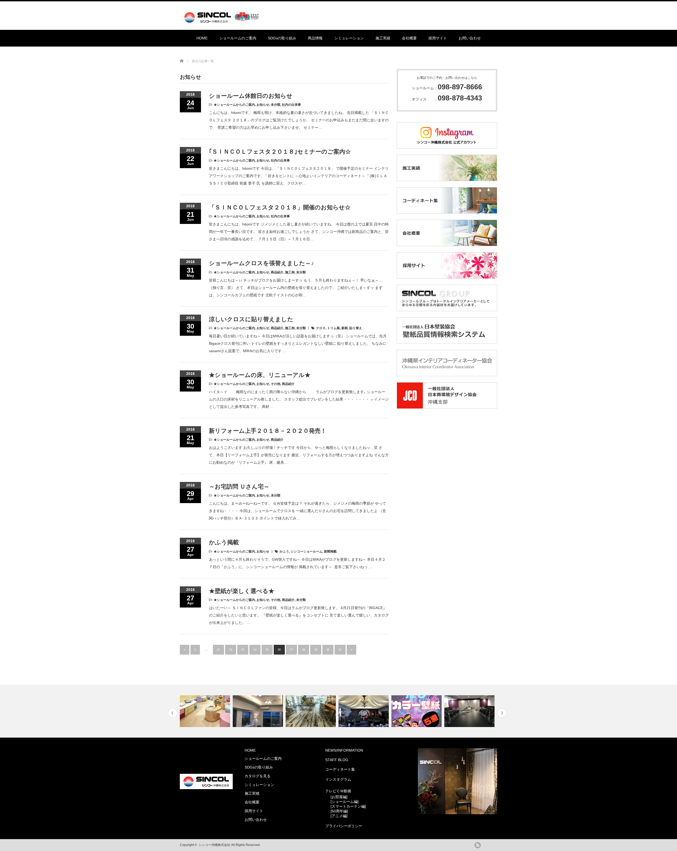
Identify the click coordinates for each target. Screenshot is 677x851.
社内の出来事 (291, 105)
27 (291, 649)
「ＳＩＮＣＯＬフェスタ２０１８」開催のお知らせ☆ (280, 207)
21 (218, 649)
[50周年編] (339, 811)
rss (477, 845)
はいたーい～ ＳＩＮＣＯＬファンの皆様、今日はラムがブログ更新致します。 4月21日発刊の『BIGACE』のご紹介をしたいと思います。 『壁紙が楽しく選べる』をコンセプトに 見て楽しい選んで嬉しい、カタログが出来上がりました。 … (299, 615)
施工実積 (252, 793)
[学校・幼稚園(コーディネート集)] (205, 711)
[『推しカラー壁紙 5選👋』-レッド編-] (417, 711)
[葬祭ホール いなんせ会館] (470, 711)
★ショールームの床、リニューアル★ (259, 375)
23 (242, 649)
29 (315, 649)
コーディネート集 (340, 769)
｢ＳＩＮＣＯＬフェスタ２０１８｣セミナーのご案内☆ (280, 151)
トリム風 (333, 328)
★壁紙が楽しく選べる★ (241, 591)
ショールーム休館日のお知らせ (250, 96)
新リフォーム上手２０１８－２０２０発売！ (267, 430)
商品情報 (315, 38)
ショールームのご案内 (237, 38)
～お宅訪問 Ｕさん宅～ (239, 486)
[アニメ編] (339, 816)
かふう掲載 (224, 542)
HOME (202, 38)
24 (255, 649)
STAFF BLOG (336, 760)
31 (340, 649)
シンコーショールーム (306, 551)
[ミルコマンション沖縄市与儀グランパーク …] (258, 711)
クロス (321, 328)
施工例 (290, 272)
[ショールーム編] (345, 801)
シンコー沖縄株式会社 (214, 845)
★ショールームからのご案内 (234, 105)
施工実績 (383, 38)
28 (303, 649)
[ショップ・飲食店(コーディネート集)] (311, 711)
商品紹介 (277, 272)
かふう (284, 551)
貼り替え (355, 328)
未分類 (275, 105)
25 (267, 649)
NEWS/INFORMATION (344, 750)
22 (230, 649)
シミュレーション (349, 38)
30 (328, 649)
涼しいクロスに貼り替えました (251, 319)
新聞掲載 (330, 551)
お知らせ (263, 105)
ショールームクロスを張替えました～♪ (261, 263)
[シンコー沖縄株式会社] (222, 20)
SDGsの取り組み (282, 38)
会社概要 (409, 38)
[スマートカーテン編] (348, 806)
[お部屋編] (339, 797)
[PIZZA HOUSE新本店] (364, 711)
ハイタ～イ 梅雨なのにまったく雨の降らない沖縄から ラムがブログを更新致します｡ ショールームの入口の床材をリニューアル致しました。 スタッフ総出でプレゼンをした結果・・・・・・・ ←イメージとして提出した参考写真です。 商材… (299, 399)
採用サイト (437, 38)
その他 (275, 384)
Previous (172, 713)
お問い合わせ (470, 38)
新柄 (344, 328)
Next (501, 713)
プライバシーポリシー (343, 826)
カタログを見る (258, 776)
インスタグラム (338, 779)
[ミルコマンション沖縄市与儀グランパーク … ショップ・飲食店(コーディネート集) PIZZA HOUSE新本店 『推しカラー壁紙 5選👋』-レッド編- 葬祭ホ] (338, 711)
